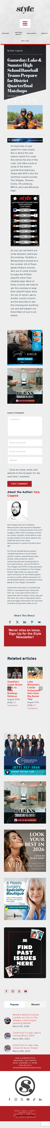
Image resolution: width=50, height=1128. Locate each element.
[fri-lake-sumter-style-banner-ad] (25, 734)
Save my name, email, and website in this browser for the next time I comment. (23, 473)
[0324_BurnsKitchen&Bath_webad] (25, 369)
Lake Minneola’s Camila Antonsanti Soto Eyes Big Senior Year (34, 690)
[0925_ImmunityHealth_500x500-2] (25, 331)
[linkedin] (40, 1099)
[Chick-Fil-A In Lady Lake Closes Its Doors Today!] (7, 1046)
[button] (9, 688)
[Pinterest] (29, 102)
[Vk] (39, 622)
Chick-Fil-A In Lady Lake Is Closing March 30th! (27, 1034)
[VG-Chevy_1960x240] (25, 139)
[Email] (36, 102)
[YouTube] (25, 991)
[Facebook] (8, 102)
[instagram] (15, 1099)
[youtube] (28, 1099)
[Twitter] (19, 991)
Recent (35, 1004)
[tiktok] (34, 1099)
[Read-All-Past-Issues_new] (25, 928)
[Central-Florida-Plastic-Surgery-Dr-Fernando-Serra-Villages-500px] (25, 879)
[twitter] (22, 1099)
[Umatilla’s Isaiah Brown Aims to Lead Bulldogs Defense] (15, 673)
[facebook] (9, 1099)
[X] (15, 102)
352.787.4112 (25, 1065)
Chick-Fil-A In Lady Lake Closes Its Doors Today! (25, 1046)
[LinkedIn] (22, 102)
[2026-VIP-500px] (25, 831)
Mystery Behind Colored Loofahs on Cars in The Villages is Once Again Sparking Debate (26, 1018)
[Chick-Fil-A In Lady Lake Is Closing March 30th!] (7, 1034)
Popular (14, 1004)
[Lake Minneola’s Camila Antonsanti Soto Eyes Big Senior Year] (35, 673)
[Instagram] (12, 991)
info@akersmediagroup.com (27, 1068)
